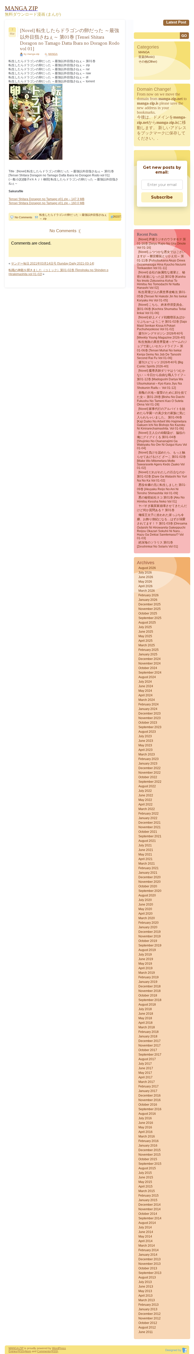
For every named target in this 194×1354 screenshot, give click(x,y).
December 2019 (149, 932)
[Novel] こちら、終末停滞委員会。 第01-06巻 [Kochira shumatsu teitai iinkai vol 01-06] (161, 309)
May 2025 (145, 636)
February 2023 (148, 759)
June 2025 (145, 631)
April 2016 (145, 1132)
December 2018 (149, 986)
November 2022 (149, 772)
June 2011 (145, 1332)
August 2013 (147, 1277)
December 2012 (149, 1314)
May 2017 (145, 1073)
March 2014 (146, 1245)
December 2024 (149, 659)
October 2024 (147, 668)
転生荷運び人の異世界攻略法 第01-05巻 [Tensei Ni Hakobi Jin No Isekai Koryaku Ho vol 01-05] (162, 296)
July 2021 (145, 845)
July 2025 (145, 627)
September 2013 (149, 1273)
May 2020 (145, 909)
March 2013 (146, 1300)
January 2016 (147, 1145)
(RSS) (21, 1351)
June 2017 (145, 1068)
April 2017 (145, 1077)
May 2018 (145, 1018)
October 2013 (147, 1268)
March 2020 (146, 918)
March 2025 (146, 645)
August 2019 (147, 950)
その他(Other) (147, 61)
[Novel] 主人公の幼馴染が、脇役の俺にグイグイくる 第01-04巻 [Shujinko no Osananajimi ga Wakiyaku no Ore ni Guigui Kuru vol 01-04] (162, 440)
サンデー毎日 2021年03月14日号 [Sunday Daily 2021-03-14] (52, 263)
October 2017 (147, 1050)
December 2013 (149, 1259)
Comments (44, 1351)
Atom (28, 1351)
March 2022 (146, 809)
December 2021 (149, 822)
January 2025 (147, 654)
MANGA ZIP (16, 1348)
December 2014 (149, 1204)
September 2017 (149, 1054)
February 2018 (148, 1032)
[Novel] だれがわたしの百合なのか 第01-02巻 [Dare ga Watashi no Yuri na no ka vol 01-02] (162, 476)
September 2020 (149, 891)
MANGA (53, 54)
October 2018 (147, 995)
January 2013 (147, 1309)
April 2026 (145, 586)
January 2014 (147, 1254)
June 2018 (145, 1013)
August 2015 (147, 1168)
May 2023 (145, 745)
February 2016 (148, 1141)
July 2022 (145, 791)
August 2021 (147, 841)
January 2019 (147, 982)
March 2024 (146, 700)
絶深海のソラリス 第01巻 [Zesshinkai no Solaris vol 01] (157, 544)
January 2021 (147, 872)
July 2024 (145, 681)
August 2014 (147, 1223)
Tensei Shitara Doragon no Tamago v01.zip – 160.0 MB (46, 203)
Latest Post (176, 22)
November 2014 (149, 1209)
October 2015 (147, 1159)
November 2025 (149, 609)
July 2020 (145, 900)
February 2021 (148, 868)
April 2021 (145, 859)
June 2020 (145, 904)
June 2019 (145, 959)
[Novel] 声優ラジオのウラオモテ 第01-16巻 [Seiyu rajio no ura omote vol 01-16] (161, 243)
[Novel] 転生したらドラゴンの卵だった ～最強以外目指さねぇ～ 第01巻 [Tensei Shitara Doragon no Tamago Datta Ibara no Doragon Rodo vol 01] (69, 39)
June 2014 (145, 1232)
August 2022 (147, 786)
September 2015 (149, 1164)
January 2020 (147, 927)
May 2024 (145, 691)
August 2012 (147, 1327)
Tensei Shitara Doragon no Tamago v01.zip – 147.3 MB (46, 199)
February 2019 (148, 977)
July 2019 (145, 954)
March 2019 (146, 973)
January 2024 (147, 709)
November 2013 (149, 1264)
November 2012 (149, 1318)
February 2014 (148, 1250)
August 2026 (147, 568)
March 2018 (146, 1027)
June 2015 (145, 1177)
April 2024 (145, 695)
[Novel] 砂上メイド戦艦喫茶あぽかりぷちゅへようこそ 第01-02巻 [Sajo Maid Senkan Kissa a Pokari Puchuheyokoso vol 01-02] (162, 323)
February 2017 (148, 1086)
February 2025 (148, 650)
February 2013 (148, 1305)
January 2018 (147, 1036)
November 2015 (149, 1154)
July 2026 (145, 572)
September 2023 (149, 727)
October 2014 (147, 1214)
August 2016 (147, 1113)
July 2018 (145, 1009)
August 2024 (147, 677)
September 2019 (149, 945)
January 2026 (147, 600)
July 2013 (145, 1282)
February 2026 (148, 595)
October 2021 (147, 832)
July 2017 (145, 1063)
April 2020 (145, 913)
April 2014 (145, 1241)
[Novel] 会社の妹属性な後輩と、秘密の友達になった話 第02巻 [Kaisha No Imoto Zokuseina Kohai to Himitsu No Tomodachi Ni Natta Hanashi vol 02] (161, 280)
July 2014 (145, 1227)
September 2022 (149, 781)
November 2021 (149, 827)
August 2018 (147, 1004)
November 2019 (149, 936)
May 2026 (145, 581)
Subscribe (162, 197)
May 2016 (145, 1127)
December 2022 (149, 768)
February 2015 (148, 1195)
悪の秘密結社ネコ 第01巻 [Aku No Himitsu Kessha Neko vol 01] (161, 499)
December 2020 (149, 877)
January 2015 (147, 1200)
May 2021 (145, 854)
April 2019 (145, 968)
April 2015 (145, 1186)
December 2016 (149, 1095)
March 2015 (146, 1191)
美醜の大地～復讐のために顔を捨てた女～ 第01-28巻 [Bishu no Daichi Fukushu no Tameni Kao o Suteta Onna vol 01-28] (162, 398)
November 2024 (149, 663)
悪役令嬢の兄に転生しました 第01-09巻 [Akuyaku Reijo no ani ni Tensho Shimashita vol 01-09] (161, 489)
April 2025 (145, 641)
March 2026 (146, 590)
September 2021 (149, 836)
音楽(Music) (146, 57)
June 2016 (145, 1123)
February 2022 (148, 813)
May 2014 (145, 1236)
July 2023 (145, 736)
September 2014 (149, 1218)
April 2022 (145, 804)
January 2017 (147, 1091)
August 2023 (147, 731)
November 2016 (149, 1100)
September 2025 (149, 618)
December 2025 (149, 604)
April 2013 (145, 1295)
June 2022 (145, 795)
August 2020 (147, 895)
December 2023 (149, 713)
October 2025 (147, 613)
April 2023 (145, 750)
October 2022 (147, 777)
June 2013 (145, 1286)
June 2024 (145, 686)
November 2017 (149, 1045)
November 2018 (149, 991)
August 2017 (147, 1059)
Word (55, 1348)
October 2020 (147, 886)
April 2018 (145, 1023)
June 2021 (145, 850)
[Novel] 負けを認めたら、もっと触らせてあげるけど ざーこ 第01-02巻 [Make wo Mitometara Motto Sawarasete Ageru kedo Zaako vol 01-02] (161, 460)
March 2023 (146, 754)
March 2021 (146, 863)
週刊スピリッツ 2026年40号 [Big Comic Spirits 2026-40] (160, 364)
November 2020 (149, 882)
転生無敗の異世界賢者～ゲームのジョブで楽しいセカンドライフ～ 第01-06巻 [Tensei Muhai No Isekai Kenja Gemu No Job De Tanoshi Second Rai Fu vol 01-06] (162, 350)
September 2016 (149, 1109)
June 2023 (145, 741)
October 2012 (147, 1323)
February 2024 (148, 704)
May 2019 (145, 963)
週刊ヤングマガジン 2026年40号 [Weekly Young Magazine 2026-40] (161, 335)
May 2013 (145, 1291)
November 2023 (149, 718)
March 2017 (146, 1082)
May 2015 (145, 1182)
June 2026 (145, 577)
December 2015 (149, 1150)
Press (62, 1348)
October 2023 (147, 722)
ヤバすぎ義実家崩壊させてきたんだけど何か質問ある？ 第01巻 (162, 508)
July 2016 (145, 1118)
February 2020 (148, 922)
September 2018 (149, 1000)
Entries (13, 1351)
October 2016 (147, 1104)
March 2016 (146, 1136)
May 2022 (145, 800)
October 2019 (147, 941)
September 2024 (149, 672)
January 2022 (147, 818)
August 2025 (147, 622)
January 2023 (147, 763)
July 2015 (145, 1173)
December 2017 (149, 1041)
